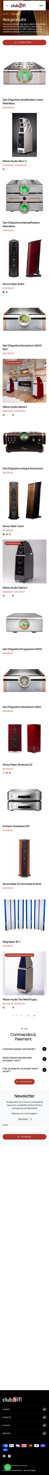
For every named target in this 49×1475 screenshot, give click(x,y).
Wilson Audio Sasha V (15, 587)
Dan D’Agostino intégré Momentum (23, 468)
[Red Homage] (7, 292)
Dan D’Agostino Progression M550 (22, 649)
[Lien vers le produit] (24, 73)
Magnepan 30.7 (11, 941)
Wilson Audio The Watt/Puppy (20, 999)
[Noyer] (10, 534)
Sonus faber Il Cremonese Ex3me (22, 884)
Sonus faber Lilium (13, 526)
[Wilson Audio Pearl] (13, 415)
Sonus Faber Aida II (13, 284)
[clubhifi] (18, 5)
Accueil (5, 14)
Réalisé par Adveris (20, 1465)
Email (5, 1124)
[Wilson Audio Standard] (4, 169)
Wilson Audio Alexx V (15, 161)
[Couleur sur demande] (10, 415)
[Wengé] (4, 292)
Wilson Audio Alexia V (15, 407)
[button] (7, 5)
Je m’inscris (26, 1137)
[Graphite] (4, 773)
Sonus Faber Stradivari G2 (17, 764)
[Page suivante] (34, 1015)
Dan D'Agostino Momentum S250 (22, 707)
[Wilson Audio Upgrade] (7, 169)
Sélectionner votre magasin (25, 1113)
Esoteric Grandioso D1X (16, 826)
